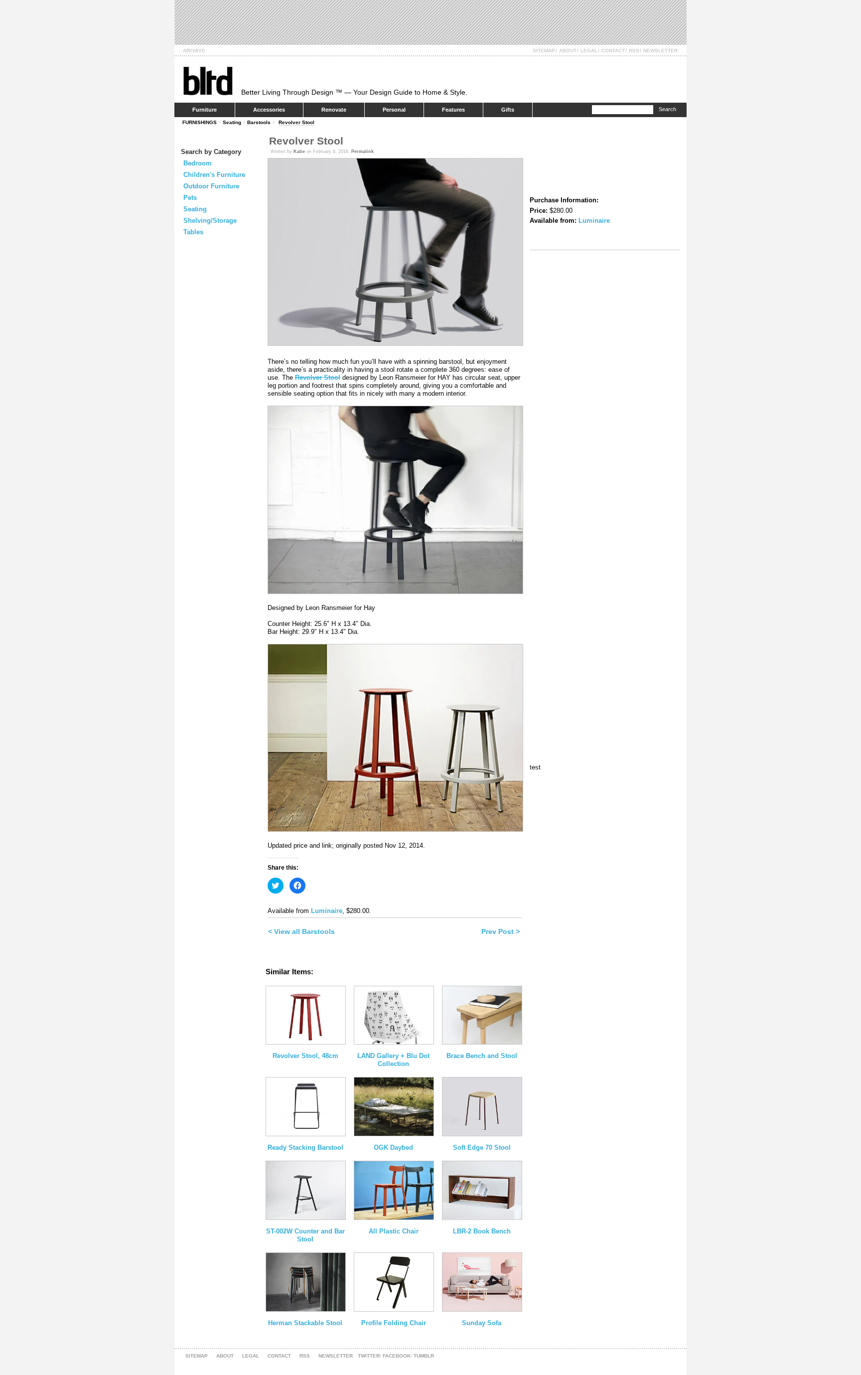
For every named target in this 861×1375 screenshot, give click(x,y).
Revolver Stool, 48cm (305, 1056)
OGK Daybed (393, 1147)
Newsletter (660, 50)
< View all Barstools (301, 931)
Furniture (204, 110)
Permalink (362, 151)
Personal (394, 110)
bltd (207, 80)
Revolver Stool (296, 122)
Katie (299, 151)
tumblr (424, 1356)
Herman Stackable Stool (305, 1323)
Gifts (507, 110)
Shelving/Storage (210, 220)
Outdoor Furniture (211, 186)
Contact (613, 50)
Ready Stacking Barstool (305, 1147)
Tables (193, 232)
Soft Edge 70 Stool (482, 1147)
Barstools (259, 122)
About (567, 50)
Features (453, 110)
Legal (588, 50)
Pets (190, 197)
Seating (232, 122)
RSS (634, 50)
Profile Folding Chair (393, 1323)
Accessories (269, 110)
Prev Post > (500, 931)
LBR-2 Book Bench (482, 1231)
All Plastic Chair (394, 1231)
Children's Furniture (214, 174)
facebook (397, 1356)
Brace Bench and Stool (481, 1056)
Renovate (333, 110)
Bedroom (197, 163)
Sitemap (544, 50)
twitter (369, 1356)
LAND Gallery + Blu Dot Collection (393, 1060)
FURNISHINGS (199, 122)
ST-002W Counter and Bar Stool (305, 1235)
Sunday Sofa (481, 1323)
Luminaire (326, 911)
